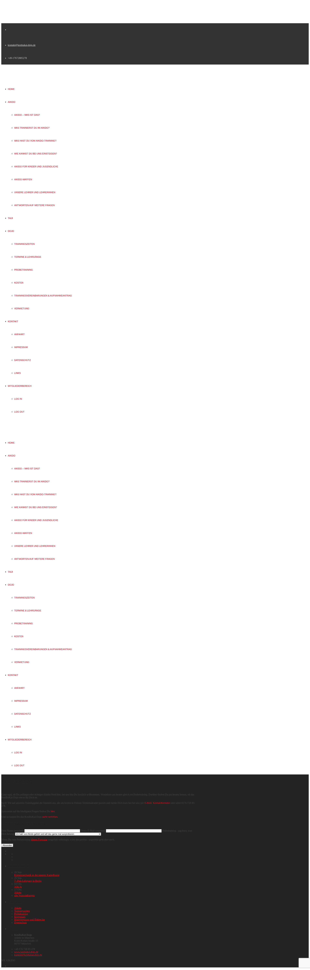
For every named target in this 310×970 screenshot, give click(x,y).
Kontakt (13, 675)
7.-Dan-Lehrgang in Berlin (27, 880)
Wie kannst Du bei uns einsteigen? (35, 507)
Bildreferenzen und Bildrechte (29, 919)
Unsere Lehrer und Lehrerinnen (34, 546)
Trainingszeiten (24, 597)
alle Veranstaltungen (24, 895)
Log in (18, 752)
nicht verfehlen (49, 816)
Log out (19, 765)
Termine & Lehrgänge (27, 610)
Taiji (10, 572)
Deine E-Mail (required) (93, 830)
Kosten (18, 636)
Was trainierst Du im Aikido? (32, 481)
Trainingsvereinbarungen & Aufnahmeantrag (43, 649)
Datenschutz (22, 713)
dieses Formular (39, 839)
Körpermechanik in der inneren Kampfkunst (36, 875)
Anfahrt (19, 688)
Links (17, 726)
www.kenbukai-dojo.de (26, 952)
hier (52, 811)
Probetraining (23, 623)
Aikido (11, 455)
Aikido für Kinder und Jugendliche (36, 520)
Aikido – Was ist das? (27, 468)
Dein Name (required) (12, 830)
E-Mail (148, 803)
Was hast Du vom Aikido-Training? (35, 494)
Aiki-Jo (18, 886)
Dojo (11, 584)
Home (11, 442)
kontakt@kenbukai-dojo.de (22, 45)
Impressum (21, 701)
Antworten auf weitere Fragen (34, 559)
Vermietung (21, 662)
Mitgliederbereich (19, 739)
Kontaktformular (161, 803)
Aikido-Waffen (23, 533)
